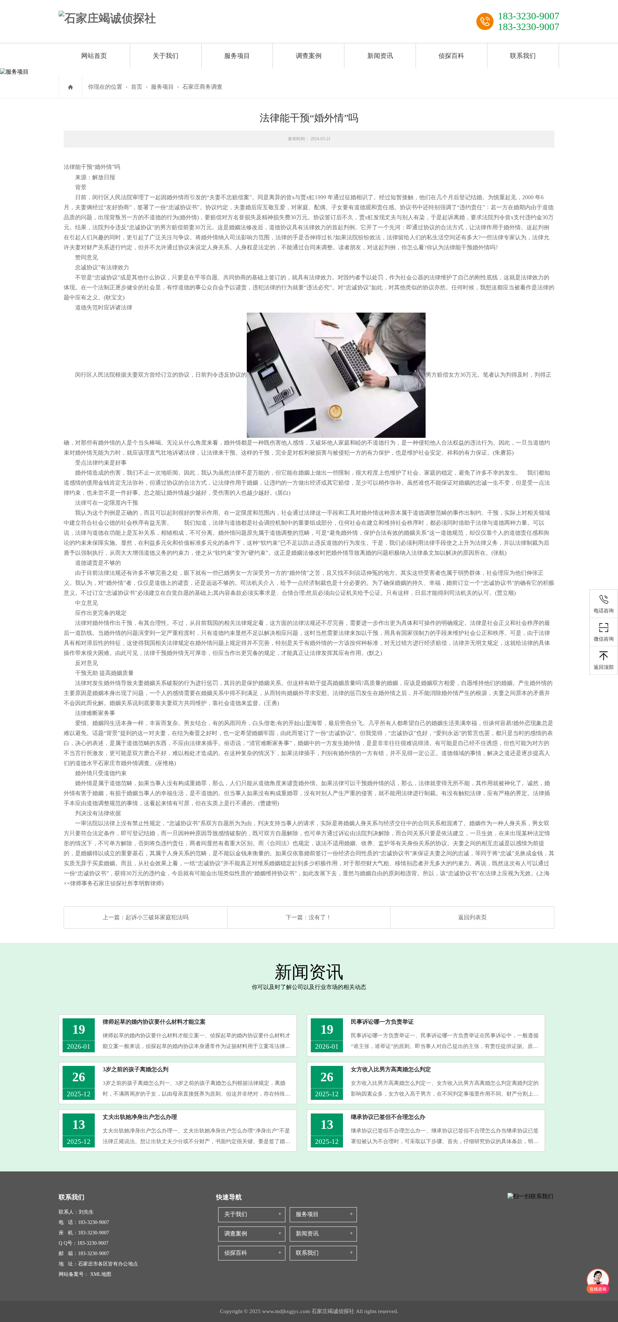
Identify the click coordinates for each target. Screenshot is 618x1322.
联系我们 (523, 55)
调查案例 (309, 55)
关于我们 (165, 55)
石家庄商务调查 (202, 87)
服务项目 (237, 55)
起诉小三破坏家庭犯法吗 (157, 917)
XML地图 (100, 1274)
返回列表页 (472, 917)
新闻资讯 (380, 55)
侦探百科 (451, 55)
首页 (136, 87)
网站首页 (94, 55)
